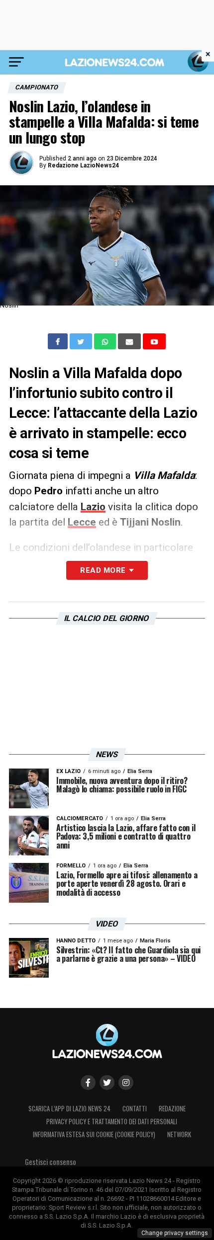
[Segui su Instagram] (125, 1082)
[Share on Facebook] (59, 341)
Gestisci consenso (50, 1162)
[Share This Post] (106, 341)
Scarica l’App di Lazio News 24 (69, 1108)
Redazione (172, 1108)
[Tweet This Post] (82, 341)
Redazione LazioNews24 (83, 165)
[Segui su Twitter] (107, 1082)
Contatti (134, 1108)
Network (179, 1134)
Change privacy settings (174, 1233)
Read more (102, 570)
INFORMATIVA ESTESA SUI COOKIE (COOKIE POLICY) (94, 1134)
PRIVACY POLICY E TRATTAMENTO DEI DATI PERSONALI (111, 1121)
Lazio (93, 507)
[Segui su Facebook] (88, 1082)
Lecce (82, 522)
